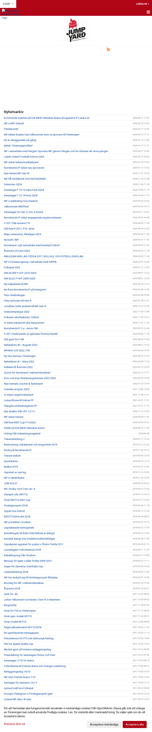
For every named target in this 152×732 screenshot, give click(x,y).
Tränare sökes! (12, 455)
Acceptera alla (135, 724)
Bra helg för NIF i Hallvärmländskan (24, 583)
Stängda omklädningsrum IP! (20, 405)
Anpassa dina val (14, 723)
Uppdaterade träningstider (19, 527)
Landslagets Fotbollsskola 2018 (22, 549)
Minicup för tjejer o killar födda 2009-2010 (27, 560)
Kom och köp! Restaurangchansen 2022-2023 (30, 378)
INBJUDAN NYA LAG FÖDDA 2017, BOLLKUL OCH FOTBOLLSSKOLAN (43, 256)
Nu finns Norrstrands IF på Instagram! (25, 289)
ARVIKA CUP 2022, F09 (17, 350)
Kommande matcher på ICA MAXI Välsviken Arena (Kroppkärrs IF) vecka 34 (46, 117)
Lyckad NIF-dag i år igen (17, 699)
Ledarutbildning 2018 (16, 571)
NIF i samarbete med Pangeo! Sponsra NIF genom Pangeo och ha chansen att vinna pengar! (56, 151)
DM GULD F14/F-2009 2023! (19, 278)
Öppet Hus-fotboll (14, 511)
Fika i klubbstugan (14, 295)
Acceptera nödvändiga (104, 724)
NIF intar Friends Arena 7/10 (19, 677)
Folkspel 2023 (12, 267)
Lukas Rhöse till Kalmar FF (19, 400)
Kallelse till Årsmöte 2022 (18, 367)
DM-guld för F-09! (14, 339)
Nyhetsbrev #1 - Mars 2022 (19, 361)
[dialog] (76, 716)
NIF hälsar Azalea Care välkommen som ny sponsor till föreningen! (41, 134)
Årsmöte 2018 (12, 588)
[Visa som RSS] (108, 50)
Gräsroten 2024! (13, 184)
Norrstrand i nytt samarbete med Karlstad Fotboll (32, 245)
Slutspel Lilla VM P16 (16, 494)
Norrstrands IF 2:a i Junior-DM (21, 328)
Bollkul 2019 (11, 466)
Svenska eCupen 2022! (17, 389)
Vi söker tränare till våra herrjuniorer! (24, 322)
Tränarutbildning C (14, 439)
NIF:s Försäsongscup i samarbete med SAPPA (30, 261)
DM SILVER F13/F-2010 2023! (20, 272)
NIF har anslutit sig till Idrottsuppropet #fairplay (31, 577)
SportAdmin (11, 461)
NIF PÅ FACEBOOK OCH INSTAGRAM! (25, 178)
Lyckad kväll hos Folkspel (18, 688)
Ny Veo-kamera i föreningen (20, 356)
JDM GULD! (10, 483)
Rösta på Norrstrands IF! (18, 450)
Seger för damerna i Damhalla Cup (23, 566)
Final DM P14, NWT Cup (17, 499)
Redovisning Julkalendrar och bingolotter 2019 (30, 444)
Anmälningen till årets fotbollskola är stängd (29, 533)
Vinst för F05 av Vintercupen (20, 610)
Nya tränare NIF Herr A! (16, 173)
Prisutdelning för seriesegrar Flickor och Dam (29, 655)
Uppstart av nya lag (15, 472)
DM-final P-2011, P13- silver (19, 228)
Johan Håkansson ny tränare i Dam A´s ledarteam (32, 599)
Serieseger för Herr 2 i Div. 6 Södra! (23, 212)
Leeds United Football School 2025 (24, 156)
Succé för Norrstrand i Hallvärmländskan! (27, 372)
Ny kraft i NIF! (11, 239)
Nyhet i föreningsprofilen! (18, 145)
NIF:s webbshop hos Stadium (21, 201)
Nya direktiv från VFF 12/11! (19, 411)
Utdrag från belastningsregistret (22, 433)
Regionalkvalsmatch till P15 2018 (22, 627)
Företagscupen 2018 (16, 505)
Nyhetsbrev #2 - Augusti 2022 (20, 344)
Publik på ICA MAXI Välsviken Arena (24, 428)
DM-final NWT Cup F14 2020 (20, 422)
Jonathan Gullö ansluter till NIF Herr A (25, 306)
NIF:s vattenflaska (14, 477)
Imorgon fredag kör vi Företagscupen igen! (28, 693)
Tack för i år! (11, 594)
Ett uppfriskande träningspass (21, 632)
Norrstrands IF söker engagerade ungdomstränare (32, 217)
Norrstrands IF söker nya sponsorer (24, 167)
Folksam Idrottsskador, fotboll (21, 317)
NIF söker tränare (13, 416)
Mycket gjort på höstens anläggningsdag (27, 649)
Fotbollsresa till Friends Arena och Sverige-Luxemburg (35, 666)
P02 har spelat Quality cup (18, 643)
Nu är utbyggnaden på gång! (20, 140)
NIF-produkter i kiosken (17, 522)
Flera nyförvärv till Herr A (17, 300)
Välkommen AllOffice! (16, 206)
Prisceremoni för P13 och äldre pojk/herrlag (28, 638)
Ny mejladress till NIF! (16, 284)
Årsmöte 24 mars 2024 (17, 250)
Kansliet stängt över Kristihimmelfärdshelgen (29, 538)
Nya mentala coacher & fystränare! (23, 383)
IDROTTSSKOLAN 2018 (17, 516)
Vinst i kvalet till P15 (15, 621)
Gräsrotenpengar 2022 (16, 311)
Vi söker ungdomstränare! (18, 394)
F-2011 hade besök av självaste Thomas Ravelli (31, 333)
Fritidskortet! (11, 129)
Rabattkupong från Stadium (20, 555)
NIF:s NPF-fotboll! (14, 123)
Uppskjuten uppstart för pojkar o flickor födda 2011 (33, 544)
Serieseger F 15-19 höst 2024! (21, 195)
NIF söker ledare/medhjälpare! (21, 162)
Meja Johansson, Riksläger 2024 (22, 234)
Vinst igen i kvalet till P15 (18, 616)
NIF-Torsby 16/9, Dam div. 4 (19, 488)
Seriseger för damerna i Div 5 (20, 682)
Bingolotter (10, 605)
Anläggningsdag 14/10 (17, 671)
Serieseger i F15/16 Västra (19, 660)
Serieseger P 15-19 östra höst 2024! (24, 189)
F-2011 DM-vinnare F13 (17, 223)
